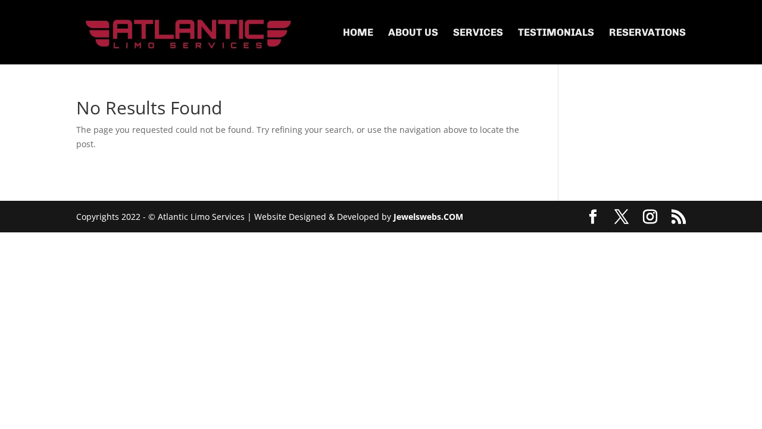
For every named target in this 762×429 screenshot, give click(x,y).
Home (358, 33)
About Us (413, 33)
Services (478, 33)
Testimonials (556, 33)
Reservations (647, 33)
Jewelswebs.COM (428, 216)
